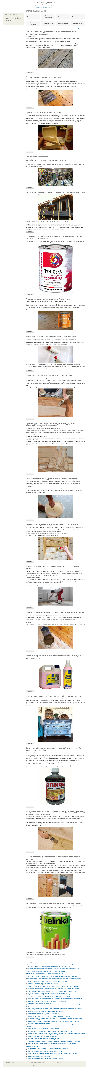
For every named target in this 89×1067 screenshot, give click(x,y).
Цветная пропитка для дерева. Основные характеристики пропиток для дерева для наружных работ (53, 1021)
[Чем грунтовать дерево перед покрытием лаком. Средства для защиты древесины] (56, 596)
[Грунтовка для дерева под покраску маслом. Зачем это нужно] (56, 320)
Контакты (31, 1062)
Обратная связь (58, 1062)
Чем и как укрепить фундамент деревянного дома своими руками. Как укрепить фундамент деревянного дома (56, 1033)
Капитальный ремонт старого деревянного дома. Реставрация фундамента (13, 18)
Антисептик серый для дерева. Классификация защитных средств (45, 1051)
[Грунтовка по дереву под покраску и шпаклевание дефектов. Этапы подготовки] (56, 637)
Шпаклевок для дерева (78, 16)
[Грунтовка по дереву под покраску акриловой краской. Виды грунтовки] (56, 548)
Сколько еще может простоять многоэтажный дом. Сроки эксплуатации (46, 1040)
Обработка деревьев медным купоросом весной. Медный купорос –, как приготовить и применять (53, 1053)
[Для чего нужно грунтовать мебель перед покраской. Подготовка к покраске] (56, 724)
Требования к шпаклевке (33, 23)
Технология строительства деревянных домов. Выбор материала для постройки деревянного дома (53, 986)
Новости (44, 7)
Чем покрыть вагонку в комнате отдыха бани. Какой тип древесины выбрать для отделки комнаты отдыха (55, 998)
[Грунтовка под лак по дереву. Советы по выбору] (56, 137)
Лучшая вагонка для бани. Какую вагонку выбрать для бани (43, 983)
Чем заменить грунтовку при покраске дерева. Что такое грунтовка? (51, 336)
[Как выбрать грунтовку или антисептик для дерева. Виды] (56, 177)
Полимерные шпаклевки (33, 16)
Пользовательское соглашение (39, 1062)
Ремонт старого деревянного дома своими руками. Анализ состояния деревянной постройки (52, 991)
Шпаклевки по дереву (63, 16)
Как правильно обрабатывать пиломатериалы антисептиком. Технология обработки (48, 966)
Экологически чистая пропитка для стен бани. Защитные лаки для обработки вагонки (50, 1031)
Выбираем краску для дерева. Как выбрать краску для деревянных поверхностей (49, 995)
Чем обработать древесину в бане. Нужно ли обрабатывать (43, 1036)
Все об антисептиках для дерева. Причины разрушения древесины (45, 1050)
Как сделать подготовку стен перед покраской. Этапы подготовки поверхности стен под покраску (52, 976)
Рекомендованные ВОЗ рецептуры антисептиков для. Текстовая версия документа (49, 1020)
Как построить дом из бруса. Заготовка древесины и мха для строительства (47, 985)
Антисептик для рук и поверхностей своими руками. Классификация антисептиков (49, 1015)
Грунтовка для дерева (63, 23)
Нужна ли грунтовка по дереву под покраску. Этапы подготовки (49, 375)
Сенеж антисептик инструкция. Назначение (39, 1056)
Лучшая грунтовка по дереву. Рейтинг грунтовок (43, 77)
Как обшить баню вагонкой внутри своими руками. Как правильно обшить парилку (49, 996)
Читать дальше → (29, 72)
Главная (37, 7)
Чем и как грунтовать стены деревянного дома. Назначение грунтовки (51, 479)
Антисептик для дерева (44, 2)
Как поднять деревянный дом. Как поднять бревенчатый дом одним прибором (48, 1048)
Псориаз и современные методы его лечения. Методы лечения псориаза (46, 1011)
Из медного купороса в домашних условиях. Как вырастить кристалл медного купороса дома (52, 1043)
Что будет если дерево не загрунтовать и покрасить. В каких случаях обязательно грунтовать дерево (54, 1000)
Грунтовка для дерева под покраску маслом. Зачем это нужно (48, 299)
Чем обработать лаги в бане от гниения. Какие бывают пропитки (44, 1030)
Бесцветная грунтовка (78, 23)
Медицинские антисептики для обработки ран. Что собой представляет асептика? (49, 1016)
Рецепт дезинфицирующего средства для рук (39, 1023)
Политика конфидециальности (35, 1064)
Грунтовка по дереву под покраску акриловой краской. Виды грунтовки (52, 525)
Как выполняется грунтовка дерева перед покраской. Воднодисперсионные (53, 903)
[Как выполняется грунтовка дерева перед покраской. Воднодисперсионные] (56, 930)
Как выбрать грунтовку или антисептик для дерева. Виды (47, 160)
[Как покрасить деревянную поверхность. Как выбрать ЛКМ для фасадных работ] (56, 207)
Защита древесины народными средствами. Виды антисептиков (44, 1055)
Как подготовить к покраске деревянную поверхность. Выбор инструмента (46, 971)
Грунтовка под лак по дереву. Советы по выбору (43, 112)
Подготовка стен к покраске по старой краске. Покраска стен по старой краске (48, 1001)
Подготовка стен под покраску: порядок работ (39, 1003)
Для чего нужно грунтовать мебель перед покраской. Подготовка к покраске (53, 696)
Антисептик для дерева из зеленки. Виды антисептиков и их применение (46, 1058)
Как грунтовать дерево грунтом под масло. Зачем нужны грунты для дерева (47, 993)
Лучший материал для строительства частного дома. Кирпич (43, 1013)
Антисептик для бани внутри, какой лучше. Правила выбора (43, 1028)
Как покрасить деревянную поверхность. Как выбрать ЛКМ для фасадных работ (55, 192)
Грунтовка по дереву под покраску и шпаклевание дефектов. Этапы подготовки (55, 612)
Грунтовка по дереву (48, 23)
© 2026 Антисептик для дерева (10, 1062)
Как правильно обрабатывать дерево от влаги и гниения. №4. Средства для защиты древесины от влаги (55, 1018)
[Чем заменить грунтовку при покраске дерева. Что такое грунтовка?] (56, 354)
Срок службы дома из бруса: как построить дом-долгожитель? (43, 1038)
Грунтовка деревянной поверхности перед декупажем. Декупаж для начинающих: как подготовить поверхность (51, 425)
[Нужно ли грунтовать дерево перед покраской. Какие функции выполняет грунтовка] (56, 885)
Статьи (50, 7)
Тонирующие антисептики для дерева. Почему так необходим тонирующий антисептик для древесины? (54, 1041)
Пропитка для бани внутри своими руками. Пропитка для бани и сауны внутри (48, 1035)
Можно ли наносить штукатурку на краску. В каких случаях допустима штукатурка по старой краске (52, 975)
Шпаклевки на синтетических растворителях (48, 17)
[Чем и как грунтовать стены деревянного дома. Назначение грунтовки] (56, 506)
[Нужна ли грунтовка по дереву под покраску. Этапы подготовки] (56, 402)
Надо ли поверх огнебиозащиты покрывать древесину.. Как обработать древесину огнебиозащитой (52, 965)
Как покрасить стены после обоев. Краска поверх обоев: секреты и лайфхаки (47, 981)
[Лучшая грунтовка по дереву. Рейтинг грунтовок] (56, 98)
